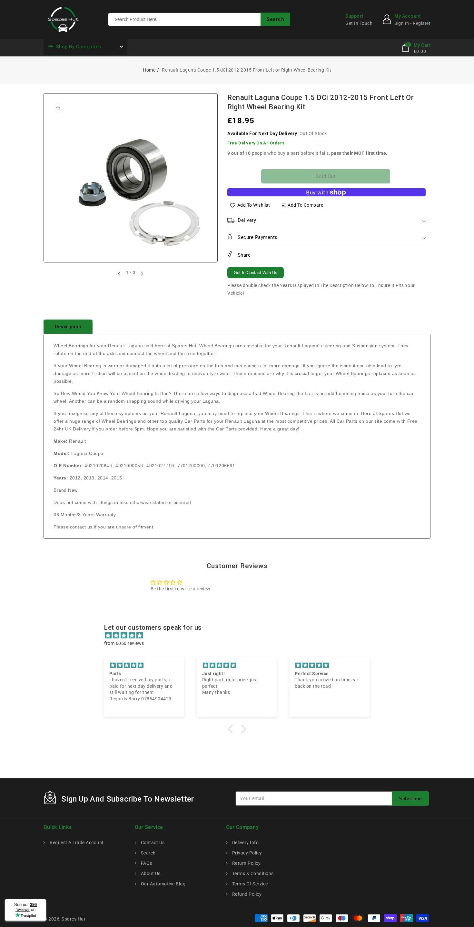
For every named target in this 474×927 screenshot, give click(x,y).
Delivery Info (245, 842)
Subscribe (410, 798)
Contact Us (152, 842)
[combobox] (199, 19)
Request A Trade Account (76, 842)
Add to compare (305, 205)
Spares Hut (73, 919)
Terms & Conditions (252, 873)
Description (68, 326)
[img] (240, 635)
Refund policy (246, 894)
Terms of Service (249, 883)
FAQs (146, 863)
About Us (150, 873)
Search (148, 852)
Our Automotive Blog (162, 883)
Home (149, 70)
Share (243, 255)
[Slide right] (141, 273)
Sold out (325, 176)
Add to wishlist (253, 205)
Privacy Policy (246, 852)
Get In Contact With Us (255, 272)
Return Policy (246, 863)
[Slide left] (119, 273)
